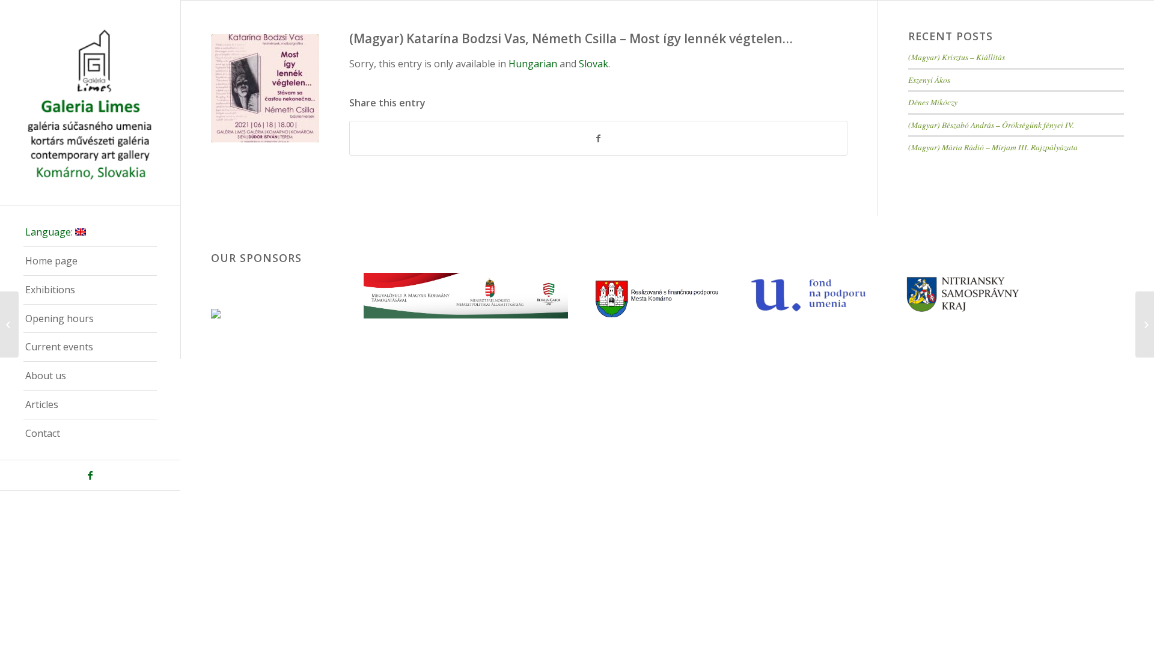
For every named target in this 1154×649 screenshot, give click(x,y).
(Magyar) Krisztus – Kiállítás (956, 56)
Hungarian (532, 63)
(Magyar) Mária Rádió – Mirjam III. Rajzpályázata (993, 147)
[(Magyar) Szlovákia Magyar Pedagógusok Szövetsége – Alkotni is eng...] (9, 324)
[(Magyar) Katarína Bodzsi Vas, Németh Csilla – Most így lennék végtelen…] (265, 88)
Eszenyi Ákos (929, 79)
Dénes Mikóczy (932, 102)
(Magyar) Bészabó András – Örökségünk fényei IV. (991, 124)
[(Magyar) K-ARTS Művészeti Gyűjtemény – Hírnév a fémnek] (1144, 324)
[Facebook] (90, 475)
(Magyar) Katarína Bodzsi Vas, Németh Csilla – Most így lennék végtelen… (571, 38)
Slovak (593, 63)
